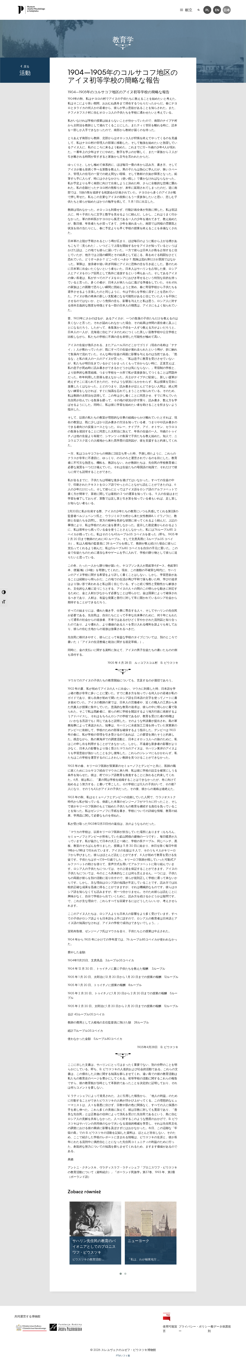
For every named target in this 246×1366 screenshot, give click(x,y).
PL (207, 10)
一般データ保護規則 (219, 1329)
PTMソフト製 (123, 1355)
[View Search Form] (199, 10)
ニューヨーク (83, 1240)
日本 (226, 10)
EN (217, 10)
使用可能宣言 (170, 1329)
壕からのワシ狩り (142, 1240)
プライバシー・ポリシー (193, 1329)
